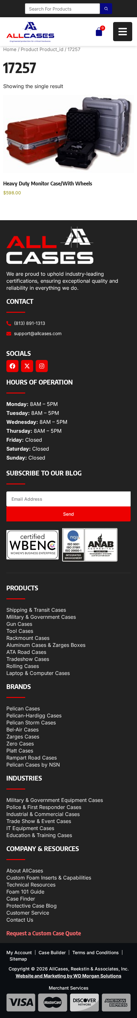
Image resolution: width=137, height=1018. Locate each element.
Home (10, 49)
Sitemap (18, 959)
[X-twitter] (27, 366)
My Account (19, 952)
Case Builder (52, 952)
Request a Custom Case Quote (43, 933)
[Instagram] (42, 366)
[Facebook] (12, 366)
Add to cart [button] (22, 209)
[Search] (106, 8)
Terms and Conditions (95, 952)
